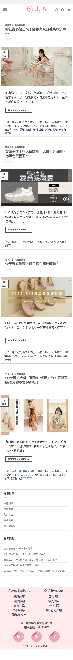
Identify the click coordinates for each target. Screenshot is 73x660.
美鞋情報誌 (9, 525)
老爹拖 (13, 478)
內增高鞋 (44, 126)
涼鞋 (55, 129)
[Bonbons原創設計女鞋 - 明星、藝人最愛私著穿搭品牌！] (36, 9)
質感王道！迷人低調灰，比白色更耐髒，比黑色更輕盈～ (32, 559)
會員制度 (54, 605)
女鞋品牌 (31, 356)
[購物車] (68, 9)
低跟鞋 (35, 126)
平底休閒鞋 (18, 129)
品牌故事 (19, 596)
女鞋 (61, 126)
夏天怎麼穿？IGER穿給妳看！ (19, 548)
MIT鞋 (58, 122)
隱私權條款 (19, 614)
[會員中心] (62, 10)
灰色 (53, 242)
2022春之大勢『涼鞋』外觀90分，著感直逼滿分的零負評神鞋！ (36, 571)
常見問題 (54, 601)
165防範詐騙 (54, 610)
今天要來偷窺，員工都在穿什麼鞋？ (22, 565)
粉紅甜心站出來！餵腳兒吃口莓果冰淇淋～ (26, 554)
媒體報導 (8, 503)
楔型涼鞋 (30, 129)
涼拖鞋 (48, 129)
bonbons (49, 122)
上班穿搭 (17, 126)
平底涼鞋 (42, 356)
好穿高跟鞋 (46, 475)
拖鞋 (55, 475)
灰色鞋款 (61, 242)
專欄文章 (8, 509)
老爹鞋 (62, 129)
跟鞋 (29, 478)
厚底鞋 (54, 126)
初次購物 (54, 596)
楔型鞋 (39, 129)
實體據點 (19, 601)
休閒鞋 (26, 126)
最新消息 (8, 520)
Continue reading (18, 110)
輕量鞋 (7, 133)
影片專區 (8, 514)
